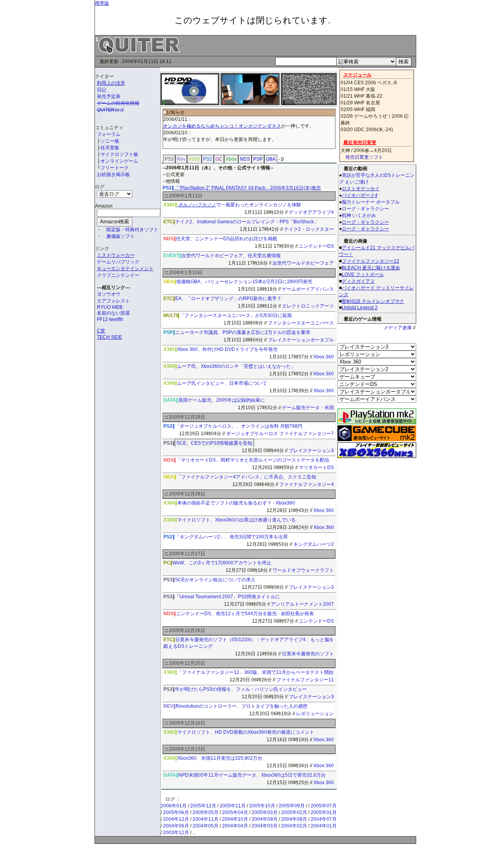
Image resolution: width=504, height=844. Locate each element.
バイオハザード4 (360, 195)
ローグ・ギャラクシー (365, 222)
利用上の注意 (111, 83)
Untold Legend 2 (360, 307)
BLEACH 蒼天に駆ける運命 (371, 268)
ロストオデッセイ (361, 188)
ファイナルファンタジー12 (370, 261)
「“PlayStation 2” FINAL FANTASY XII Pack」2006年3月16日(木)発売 (247, 188)
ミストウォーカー (116, 255)
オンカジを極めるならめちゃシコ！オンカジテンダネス (222, 126)
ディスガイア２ (358, 281)
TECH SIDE (109, 337)
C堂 (101, 331)
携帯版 (102, 3)
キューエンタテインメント (125, 268)
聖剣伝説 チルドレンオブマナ (373, 301)
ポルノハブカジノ (196, 205)
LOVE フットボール (363, 274)
